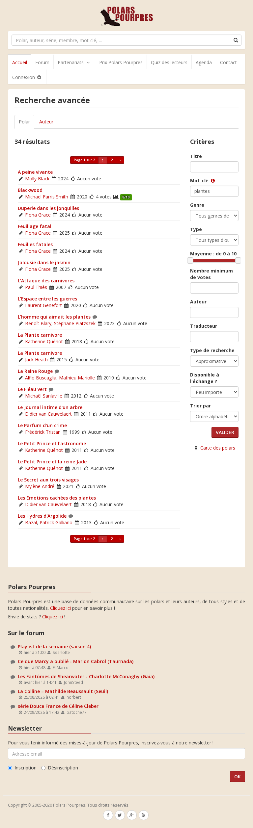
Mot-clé (200, 180)
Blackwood (30, 190)
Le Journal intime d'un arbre (50, 407)
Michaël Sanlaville (43, 396)
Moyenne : (213, 253)
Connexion (24, 77)
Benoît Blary (38, 323)
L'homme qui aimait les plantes (54, 317)
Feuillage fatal (34, 226)
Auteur (46, 121)
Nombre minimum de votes (211, 274)
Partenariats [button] (71, 62)
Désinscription (63, 767)
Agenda (204, 62)
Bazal (31, 522)
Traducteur (203, 326)
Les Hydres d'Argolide (42, 516)
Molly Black (37, 178)
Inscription (25, 767)
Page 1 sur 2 (84, 160)
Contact (228, 62)
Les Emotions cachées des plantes (57, 498)
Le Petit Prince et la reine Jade (52, 461)
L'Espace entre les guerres (47, 299)
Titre (196, 156)
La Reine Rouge (35, 371)
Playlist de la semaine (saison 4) (54, 646)
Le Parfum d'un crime (42, 425)
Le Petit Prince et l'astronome (52, 443)
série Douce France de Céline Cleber (58, 706)
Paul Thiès (36, 287)
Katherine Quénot (44, 341)
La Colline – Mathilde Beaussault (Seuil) (63, 691)
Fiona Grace (38, 215)
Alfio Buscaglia (40, 378)
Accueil (19, 62)
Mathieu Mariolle (77, 378)
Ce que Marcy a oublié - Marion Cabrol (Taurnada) (75, 661)
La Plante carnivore (40, 335)
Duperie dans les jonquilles (48, 208)
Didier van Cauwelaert (48, 414)
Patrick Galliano (56, 522)
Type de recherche (212, 350)
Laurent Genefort (43, 305)
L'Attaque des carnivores (46, 280)
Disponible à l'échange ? (204, 378)
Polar (24, 121)
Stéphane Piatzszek (75, 323)
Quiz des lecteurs (169, 62)
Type (196, 229)
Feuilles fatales (35, 244)
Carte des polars (217, 448)
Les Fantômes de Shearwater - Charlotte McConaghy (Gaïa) (86, 676)
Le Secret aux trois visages (48, 480)
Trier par (200, 405)
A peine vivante (35, 172)
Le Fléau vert (32, 389)
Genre (197, 205)
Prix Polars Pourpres (121, 62)
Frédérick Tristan (43, 432)
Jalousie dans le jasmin (44, 262)
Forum (42, 62)
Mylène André (39, 486)
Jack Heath (36, 359)
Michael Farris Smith (46, 197)
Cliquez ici (60, 608)
